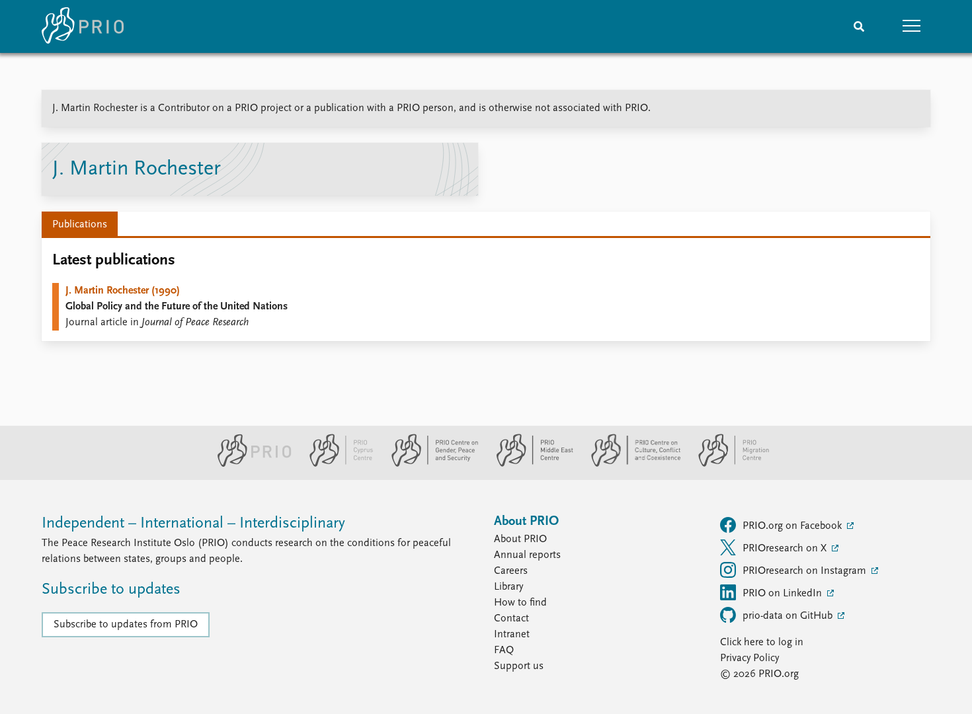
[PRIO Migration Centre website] (727, 464)
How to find (520, 603)
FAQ (504, 650)
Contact (511, 619)
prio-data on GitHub (789, 616)
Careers (511, 571)
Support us (519, 666)
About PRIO (520, 539)
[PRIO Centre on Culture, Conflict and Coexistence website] (630, 464)
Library (508, 587)
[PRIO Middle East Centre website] (529, 464)
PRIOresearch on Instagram (806, 571)
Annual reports (527, 555)
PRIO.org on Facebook (793, 526)
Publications (79, 224)
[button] (911, 26)
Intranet (512, 634)
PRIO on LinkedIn (784, 593)
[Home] (83, 26)
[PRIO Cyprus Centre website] (336, 464)
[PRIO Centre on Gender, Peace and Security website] (429, 464)
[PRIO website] (249, 464)
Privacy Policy (749, 658)
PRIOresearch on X (786, 548)
